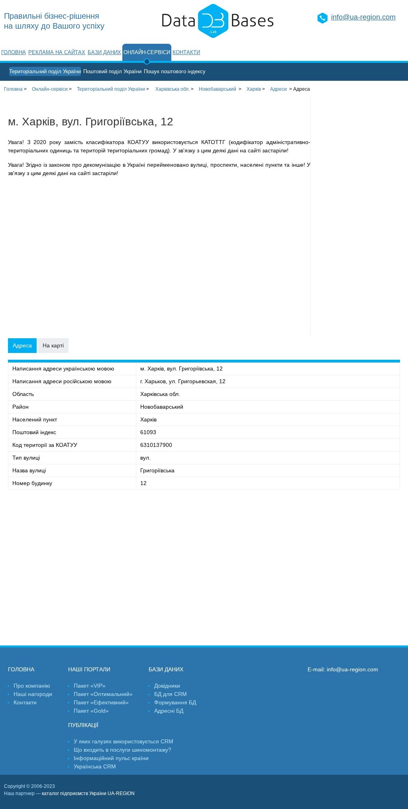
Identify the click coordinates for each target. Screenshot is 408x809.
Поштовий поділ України (112, 71)
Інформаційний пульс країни (111, 758)
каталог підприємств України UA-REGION (88, 793)
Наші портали (89, 669)
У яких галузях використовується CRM (123, 741)
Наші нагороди (33, 694)
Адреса (22, 345)
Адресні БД (168, 711)
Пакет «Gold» (91, 711)
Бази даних (104, 52)
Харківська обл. (172, 89)
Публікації (83, 725)
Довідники (167, 685)
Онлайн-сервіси (147, 52)
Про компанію (32, 685)
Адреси (278, 89)
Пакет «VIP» (90, 685)
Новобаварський (217, 89)
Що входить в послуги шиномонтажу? (122, 750)
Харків (254, 89)
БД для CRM (170, 694)
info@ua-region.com (363, 17)
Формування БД (175, 702)
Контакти (186, 52)
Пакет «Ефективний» (101, 702)
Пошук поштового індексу (175, 71)
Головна (13, 52)
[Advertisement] (359, 216)
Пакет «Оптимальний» (103, 694)
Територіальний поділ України (45, 71)
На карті (53, 345)
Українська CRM (95, 766)
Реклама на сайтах (56, 52)
